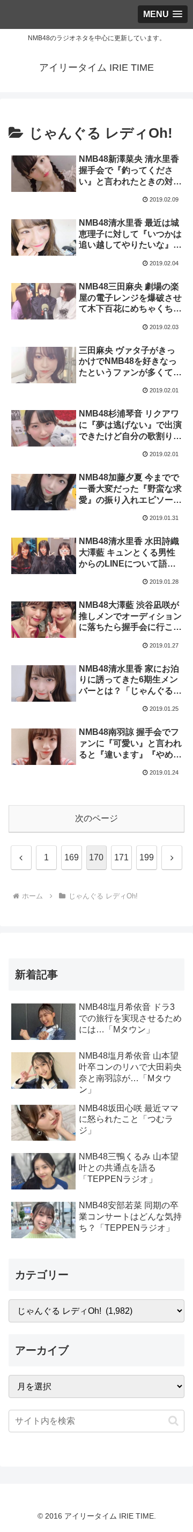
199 (146, 857)
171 (121, 857)
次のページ (96, 818)
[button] (173, 1421)
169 (71, 857)
